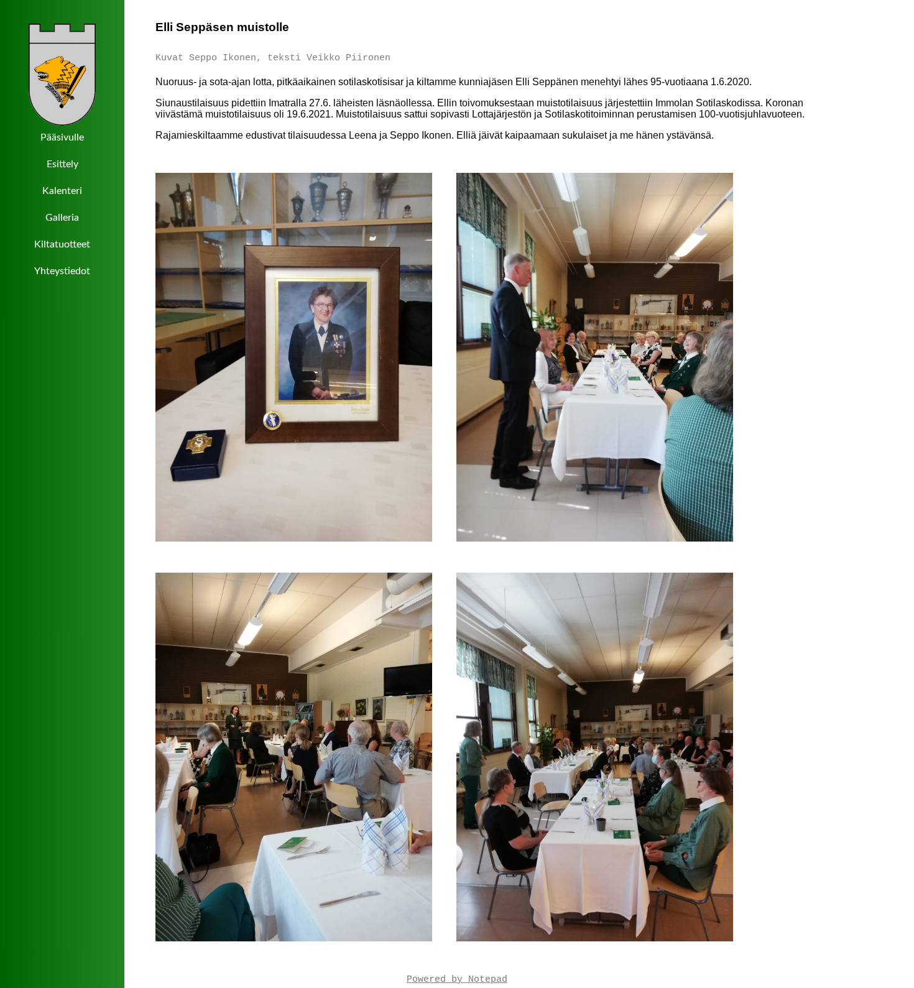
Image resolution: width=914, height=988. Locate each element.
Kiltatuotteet (62, 244)
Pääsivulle (62, 137)
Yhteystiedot (62, 271)
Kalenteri (62, 191)
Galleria (62, 218)
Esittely (62, 164)
